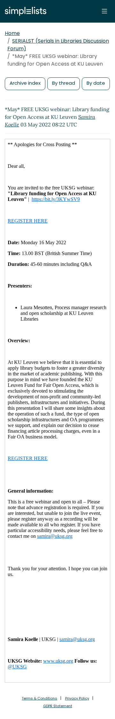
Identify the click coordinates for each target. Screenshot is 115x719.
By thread (63, 83)
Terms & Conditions (39, 698)
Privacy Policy (77, 698)
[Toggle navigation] (104, 11)
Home (12, 33)
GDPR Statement (57, 705)
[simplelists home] (24, 11)
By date (96, 83)
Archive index (25, 83)
